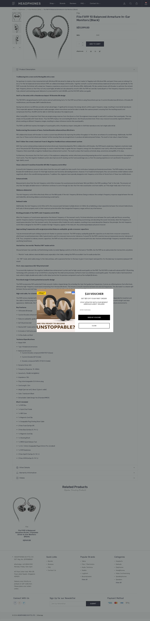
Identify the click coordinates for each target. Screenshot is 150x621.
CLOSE (94, 326)
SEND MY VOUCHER (94, 317)
